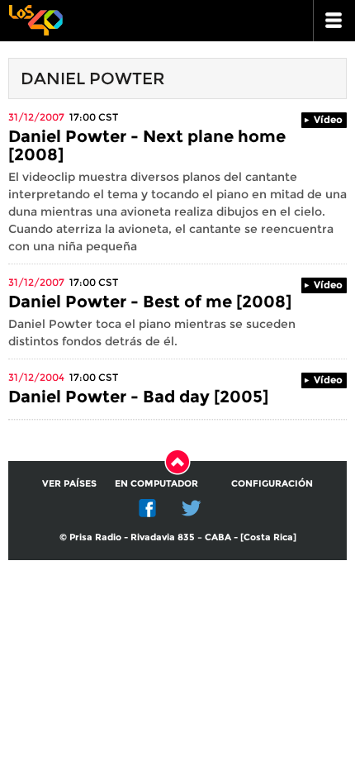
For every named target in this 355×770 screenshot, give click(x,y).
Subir (177, 462)
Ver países (69, 483)
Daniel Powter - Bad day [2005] (138, 396)
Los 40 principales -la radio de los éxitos (35, 18)
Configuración (272, 483)
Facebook (147, 508)
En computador (156, 483)
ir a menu (334, 20)
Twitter (191, 508)
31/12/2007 (36, 117)
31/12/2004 (36, 377)
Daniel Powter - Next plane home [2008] (147, 145)
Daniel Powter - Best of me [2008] (149, 301)
